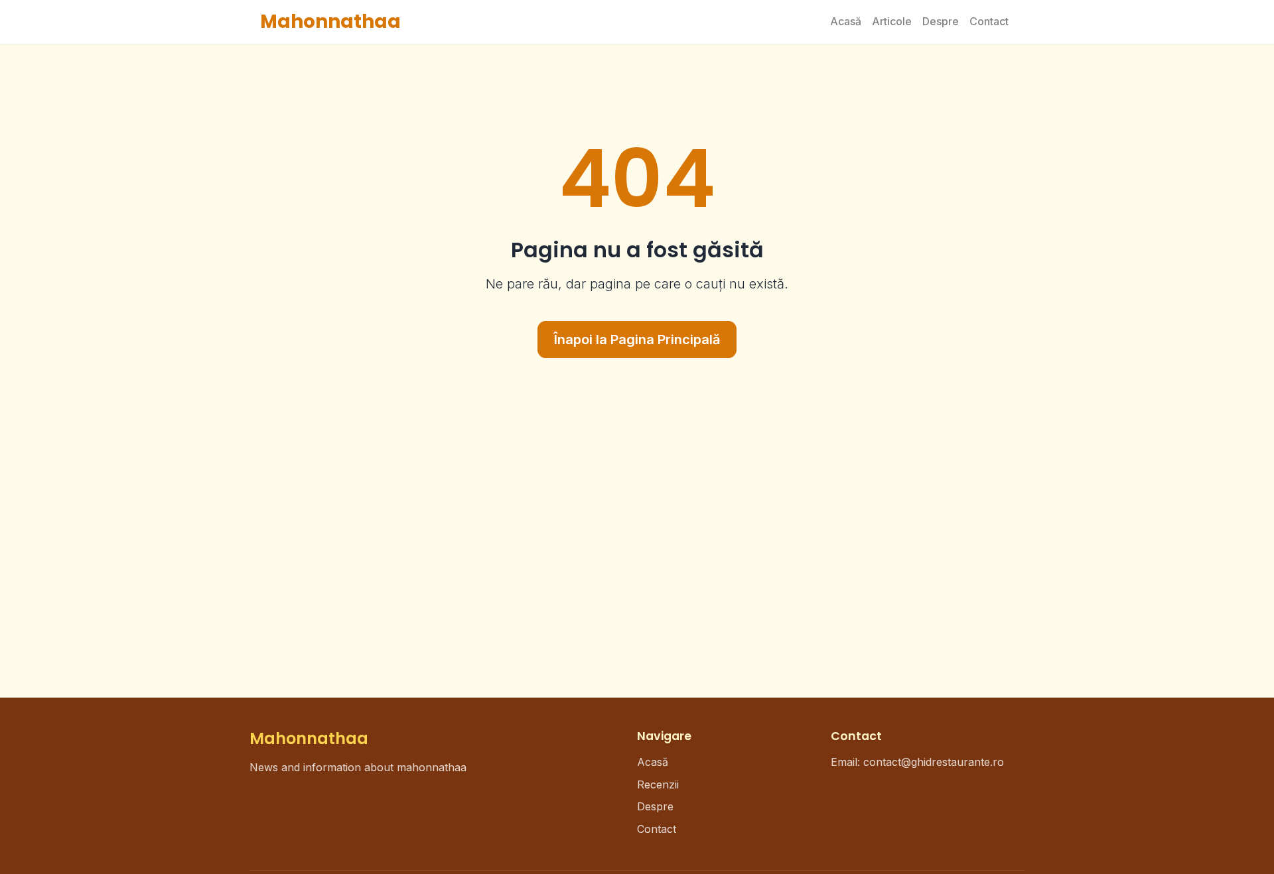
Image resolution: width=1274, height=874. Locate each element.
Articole (892, 21)
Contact (989, 21)
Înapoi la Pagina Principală (637, 339)
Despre (940, 21)
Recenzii (658, 784)
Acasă (845, 21)
